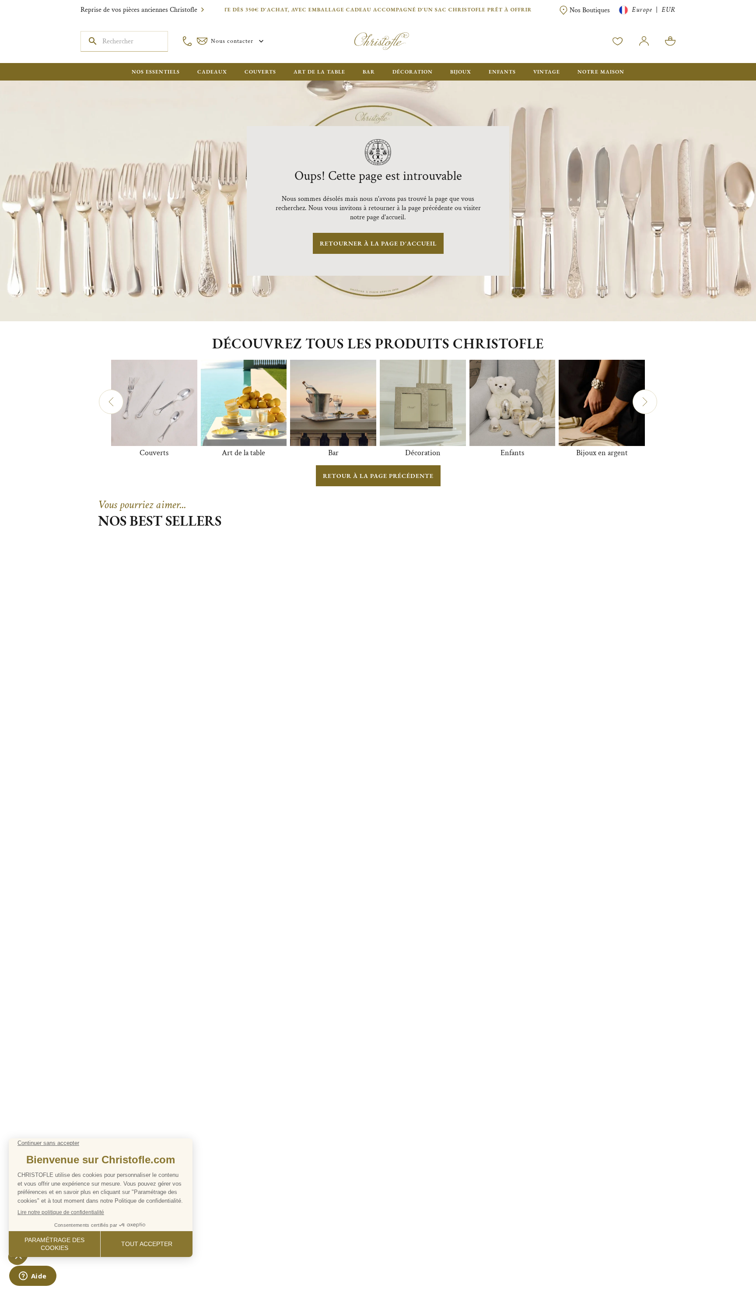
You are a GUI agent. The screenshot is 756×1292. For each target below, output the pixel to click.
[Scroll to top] (722, 1258)
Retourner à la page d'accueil (378, 243)
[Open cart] (670, 41)
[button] (111, 402)
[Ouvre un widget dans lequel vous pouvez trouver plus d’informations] (32, 1277)
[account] (617, 41)
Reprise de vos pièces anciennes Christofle (138, 9)
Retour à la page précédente (378, 476)
